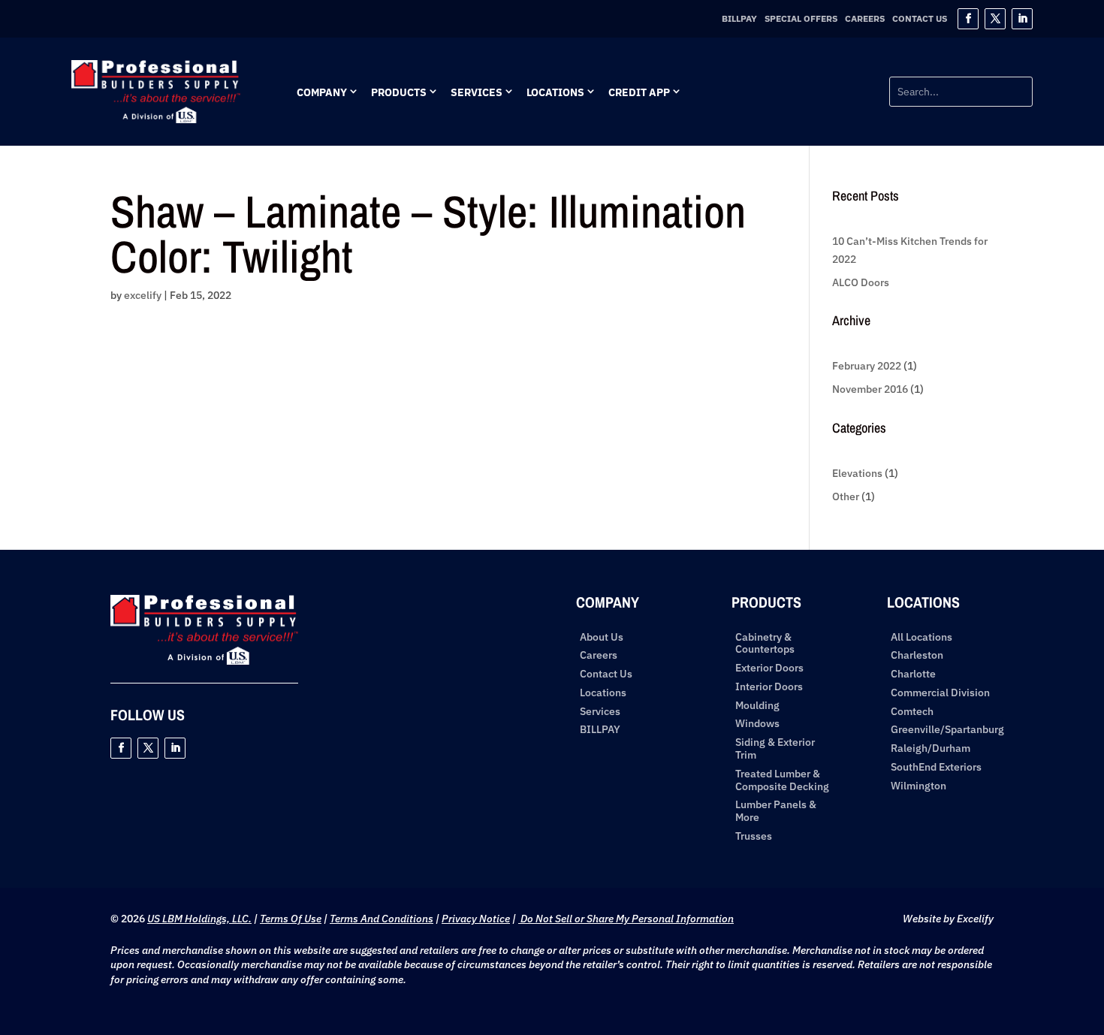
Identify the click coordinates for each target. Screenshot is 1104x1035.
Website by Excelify (948, 918)
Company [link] (322, 92)
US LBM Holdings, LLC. (199, 918)
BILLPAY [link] (739, 19)
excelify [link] (142, 295)
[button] (968, 18)
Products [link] (399, 92)
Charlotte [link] (913, 674)
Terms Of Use (290, 918)
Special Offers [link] (801, 19)
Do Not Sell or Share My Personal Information (626, 918)
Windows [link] (757, 723)
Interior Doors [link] (769, 686)
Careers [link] (865, 19)
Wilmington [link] (918, 786)
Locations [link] (555, 92)
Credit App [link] (639, 92)
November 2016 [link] (870, 389)
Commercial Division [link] (940, 692)
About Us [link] (601, 637)
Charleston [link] (917, 655)
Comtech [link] (912, 711)
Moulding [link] (757, 705)
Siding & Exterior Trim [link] (775, 749)
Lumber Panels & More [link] (775, 811)
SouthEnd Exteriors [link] (936, 767)
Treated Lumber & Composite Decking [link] (782, 780)
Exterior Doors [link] (769, 668)
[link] (155, 119)
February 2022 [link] (866, 366)
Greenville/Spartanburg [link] (947, 729)
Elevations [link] (857, 473)
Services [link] (476, 92)
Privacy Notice (476, 918)
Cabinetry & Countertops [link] (765, 643)
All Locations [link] (921, 637)
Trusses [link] (753, 836)
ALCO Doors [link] (860, 282)
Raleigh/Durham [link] (930, 748)
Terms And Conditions (381, 918)
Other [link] (845, 496)
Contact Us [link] (919, 19)
